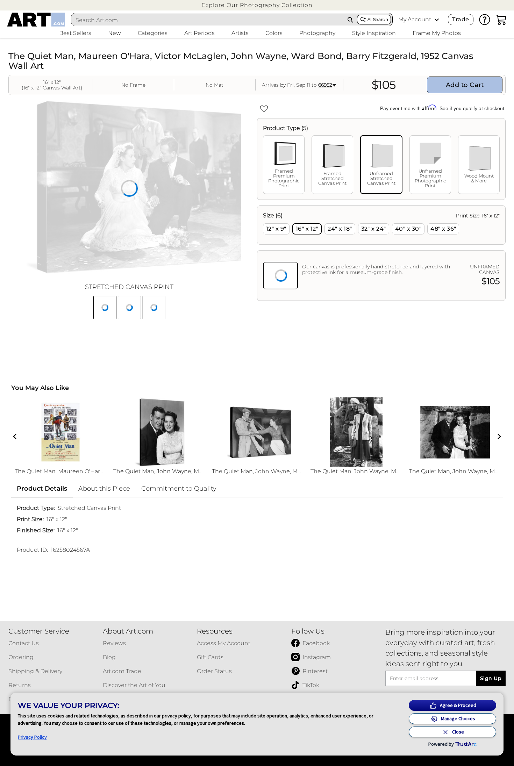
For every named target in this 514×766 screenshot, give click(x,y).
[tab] (284, 164)
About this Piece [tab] (104, 488)
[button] (257, 5)
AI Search (377, 19)
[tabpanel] (381, 253)
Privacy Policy (32, 737)
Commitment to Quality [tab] (178, 488)
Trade (460, 19)
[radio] (276, 228)
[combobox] (207, 20)
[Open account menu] (436, 19)
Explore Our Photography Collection (257, 5)
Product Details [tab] (42, 488)
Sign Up (490, 678)
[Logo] (36, 20)
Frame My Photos (437, 33)
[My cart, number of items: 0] (501, 19)
